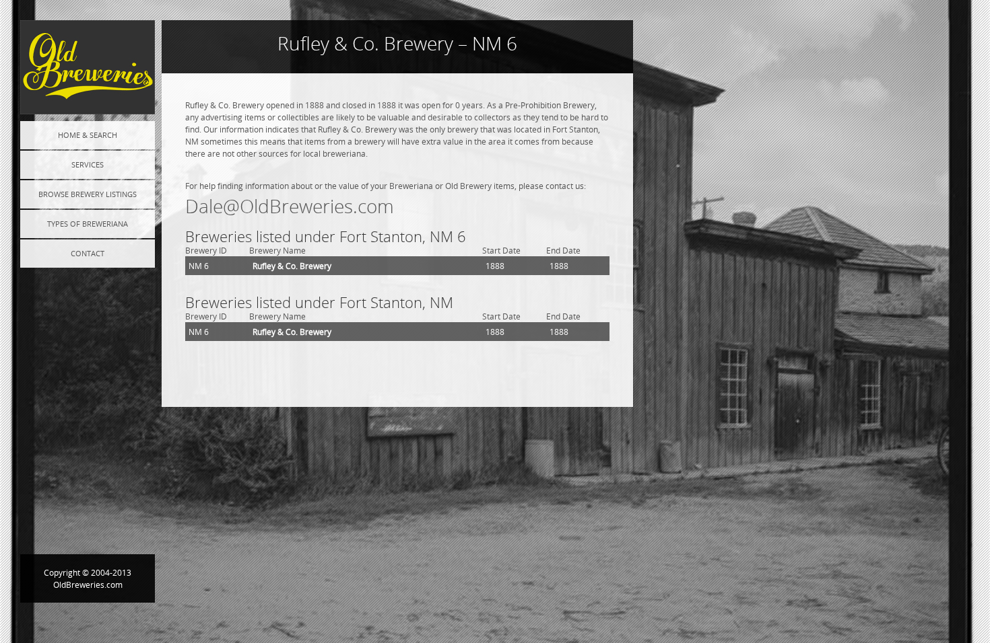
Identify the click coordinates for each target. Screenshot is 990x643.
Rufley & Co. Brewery (292, 265)
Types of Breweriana (87, 224)
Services (87, 164)
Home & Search (87, 135)
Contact (87, 253)
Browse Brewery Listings (87, 194)
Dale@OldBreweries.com (289, 206)
